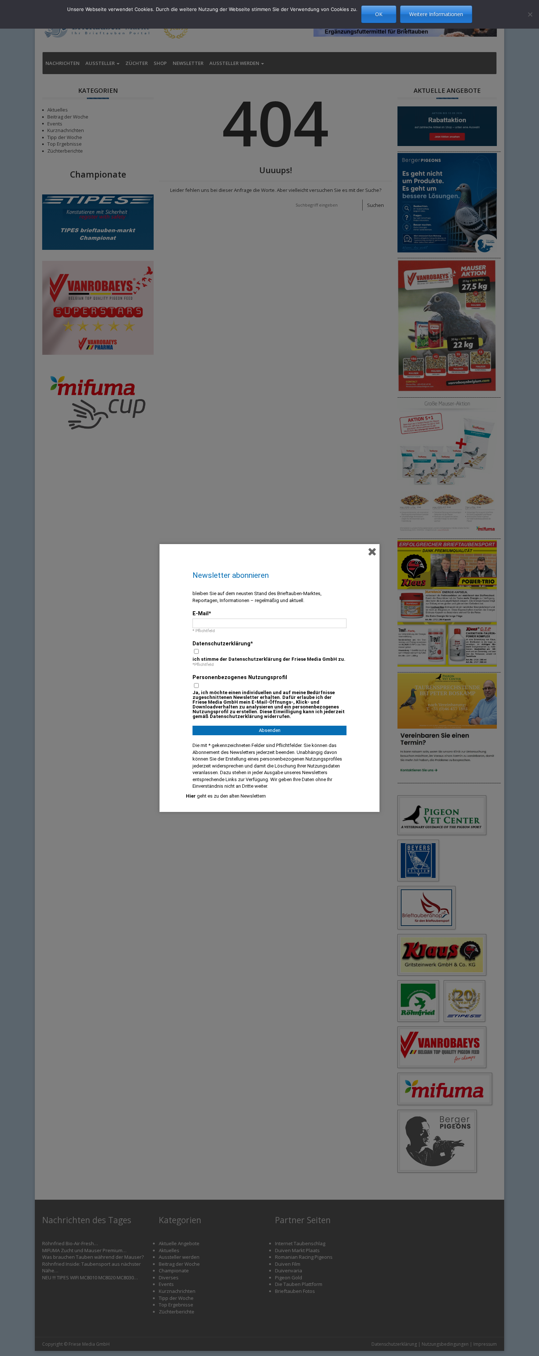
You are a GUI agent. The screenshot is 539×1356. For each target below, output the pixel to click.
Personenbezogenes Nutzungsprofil (239, 677)
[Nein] (530, 14)
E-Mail (200, 613)
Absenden (269, 730)
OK (378, 14)
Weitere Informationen (436, 14)
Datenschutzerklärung (221, 643)
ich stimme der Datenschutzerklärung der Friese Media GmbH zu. (268, 659)
